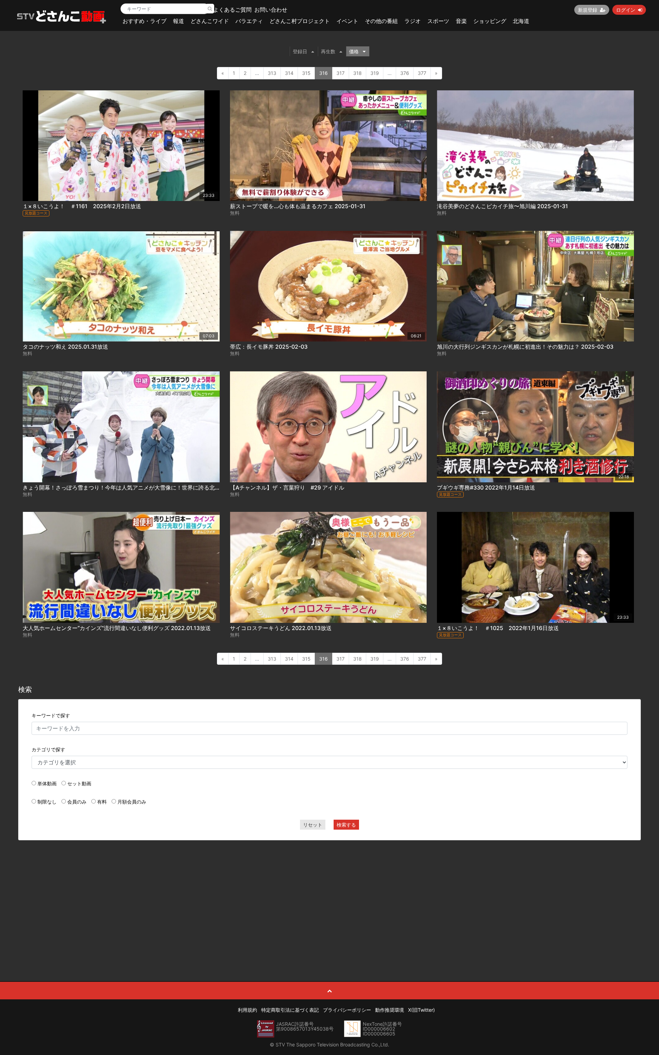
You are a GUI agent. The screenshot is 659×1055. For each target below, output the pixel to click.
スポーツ (438, 21)
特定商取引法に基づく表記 (290, 1010)
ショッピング (489, 21)
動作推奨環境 (389, 1010)
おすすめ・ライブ (144, 21)
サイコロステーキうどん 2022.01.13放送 (281, 628)
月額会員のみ (131, 802)
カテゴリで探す (48, 749)
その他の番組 (381, 21)
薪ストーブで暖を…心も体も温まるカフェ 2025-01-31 (298, 206)
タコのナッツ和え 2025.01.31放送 (65, 346)
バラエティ (249, 21)
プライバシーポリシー (347, 1010)
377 (422, 73)
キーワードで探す (51, 715)
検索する (346, 825)
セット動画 (79, 783)
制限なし (47, 802)
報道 (178, 21)
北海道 (521, 21)
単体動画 (47, 783)
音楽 (461, 21)
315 (306, 73)
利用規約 (247, 1010)
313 (272, 73)
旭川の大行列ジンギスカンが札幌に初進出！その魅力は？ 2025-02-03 (525, 346)
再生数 (328, 51)
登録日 (300, 51)
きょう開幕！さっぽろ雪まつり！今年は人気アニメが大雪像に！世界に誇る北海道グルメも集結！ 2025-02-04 (160, 487)
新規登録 (587, 10)
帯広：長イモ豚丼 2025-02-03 (269, 346)
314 (289, 73)
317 (340, 73)
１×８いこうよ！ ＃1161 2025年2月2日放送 (82, 206)
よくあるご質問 (232, 9)
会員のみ (76, 802)
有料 (102, 802)
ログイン (625, 10)
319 (374, 73)
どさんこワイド (209, 21)
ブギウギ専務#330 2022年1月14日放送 (486, 487)
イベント (347, 21)
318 (357, 73)
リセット (312, 825)
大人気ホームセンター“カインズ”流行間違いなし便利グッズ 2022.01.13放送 (117, 628)
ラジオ (412, 21)
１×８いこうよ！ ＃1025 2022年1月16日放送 (498, 628)
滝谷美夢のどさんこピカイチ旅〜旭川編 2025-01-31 (502, 206)
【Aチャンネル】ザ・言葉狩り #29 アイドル (287, 487)
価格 (354, 51)
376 (404, 73)
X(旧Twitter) (421, 1010)
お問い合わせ (270, 9)
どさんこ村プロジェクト (299, 21)
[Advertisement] (329, 895)
